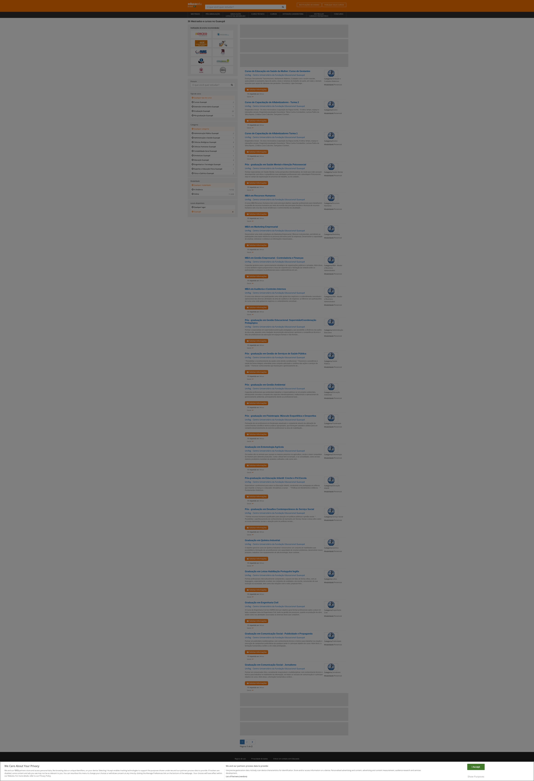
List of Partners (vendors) (236, 776)
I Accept (476, 766)
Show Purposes (476, 776)
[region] (267, 771)
